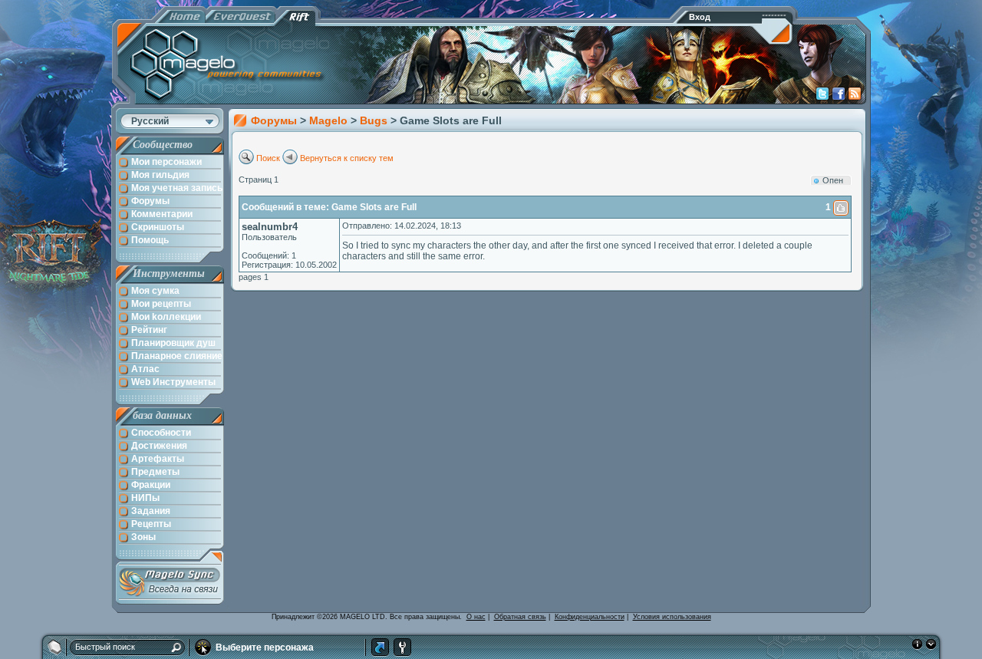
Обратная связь (520, 617)
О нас (476, 617)
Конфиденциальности (589, 617)
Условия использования (672, 617)
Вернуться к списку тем (347, 158)
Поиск (268, 158)
